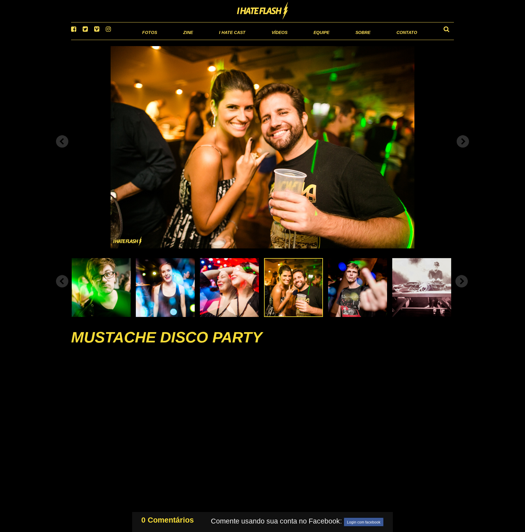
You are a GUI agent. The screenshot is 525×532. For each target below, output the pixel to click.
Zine (148, 39)
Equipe (304, 39)
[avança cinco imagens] (62, 288)
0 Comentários (167, 518)
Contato (401, 39)
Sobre (351, 39)
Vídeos (256, 39)
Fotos (107, 39)
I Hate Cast (199, 39)
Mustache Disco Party (166, 344)
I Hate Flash (262, 11)
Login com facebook (363, 521)
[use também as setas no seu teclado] (62, 149)
